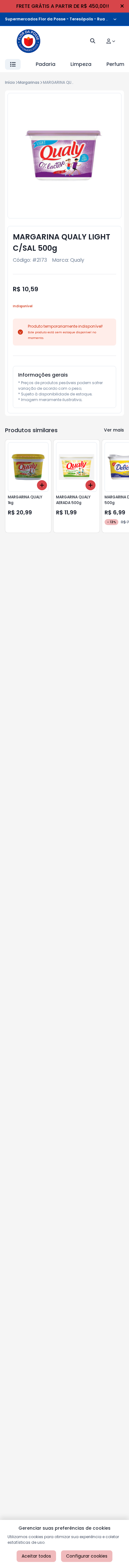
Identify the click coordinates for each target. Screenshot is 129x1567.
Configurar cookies (86, 1556)
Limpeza (80, 64)
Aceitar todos (36, 1556)
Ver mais (114, 430)
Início (10, 82)
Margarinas (28, 82)
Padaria (45, 64)
